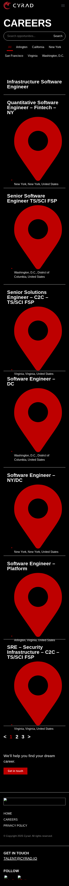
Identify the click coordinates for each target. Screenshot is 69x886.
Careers (11, 819)
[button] (63, 6)
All (10, 47)
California (38, 47)
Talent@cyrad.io (20, 858)
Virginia (33, 55)
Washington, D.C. (53, 55)
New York (55, 47)
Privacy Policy (15, 825)
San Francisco (14, 55)
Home (8, 813)
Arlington (21, 47)
